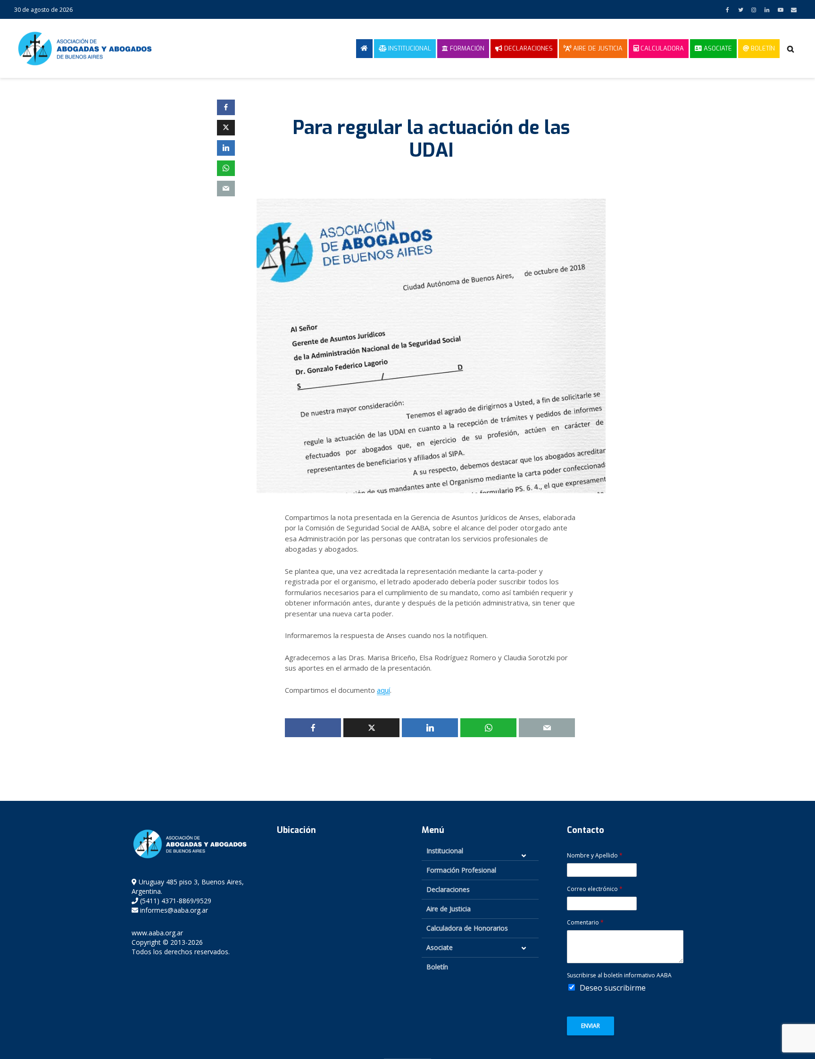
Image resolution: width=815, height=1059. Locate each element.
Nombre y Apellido (595, 855)
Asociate (717, 48)
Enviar (590, 1026)
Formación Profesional (461, 870)
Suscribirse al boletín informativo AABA (619, 975)
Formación (466, 48)
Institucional (408, 48)
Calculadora (661, 48)
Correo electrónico (595, 889)
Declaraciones (527, 48)
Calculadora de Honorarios (467, 928)
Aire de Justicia (597, 48)
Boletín (762, 48)
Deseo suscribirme (613, 988)
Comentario (585, 922)
